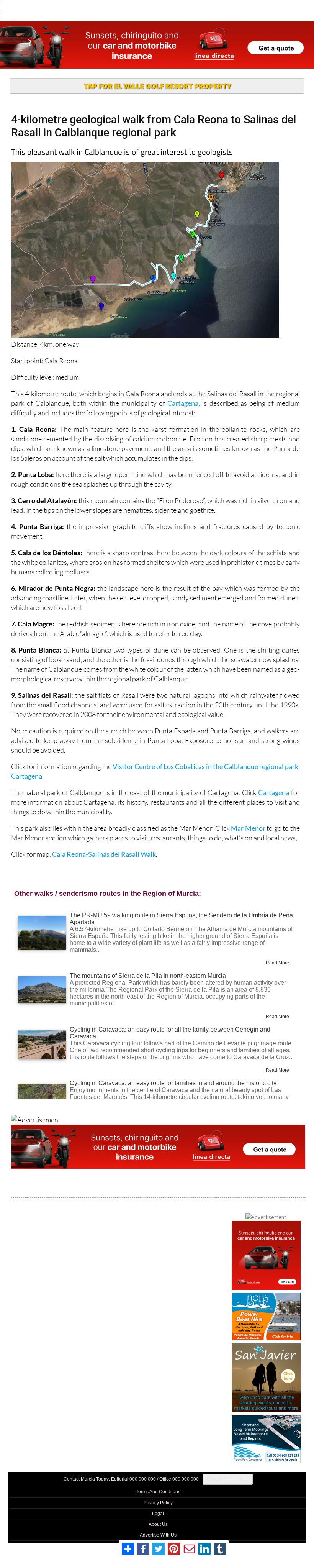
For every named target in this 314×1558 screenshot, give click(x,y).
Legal (158, 1513)
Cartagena (182, 403)
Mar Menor (248, 828)
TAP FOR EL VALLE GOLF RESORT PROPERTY (157, 85)
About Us (158, 1524)
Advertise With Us (158, 1535)
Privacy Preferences (228, 1479)
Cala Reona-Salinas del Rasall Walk (104, 854)
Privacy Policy (158, 1503)
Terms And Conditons (158, 1491)
